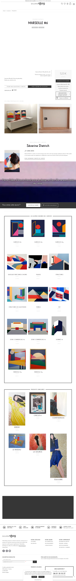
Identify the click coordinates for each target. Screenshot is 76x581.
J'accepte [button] (34, 576)
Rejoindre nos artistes (64, 541)
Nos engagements (49, 543)
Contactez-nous (48, 545)
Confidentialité (5, 570)
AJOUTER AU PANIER (33, 205)
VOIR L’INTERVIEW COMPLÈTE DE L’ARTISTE (35, 158)
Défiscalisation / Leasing (6, 568)
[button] (63, 98)
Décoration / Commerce (64, 547)
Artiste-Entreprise (22, 545)
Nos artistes (33, 543)
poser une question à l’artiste (16, 86)
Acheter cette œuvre (63, 80)
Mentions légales (5, 572)
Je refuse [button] (41, 576)
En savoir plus (38, 579)
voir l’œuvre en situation (40, 86)
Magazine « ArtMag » (63, 543)
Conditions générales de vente (8, 567)
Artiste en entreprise (63, 545)
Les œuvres (8, 10)
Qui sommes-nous (49, 541)
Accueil (4, 10)
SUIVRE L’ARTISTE (30, 150)
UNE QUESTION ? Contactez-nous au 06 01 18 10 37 (62, 94)
